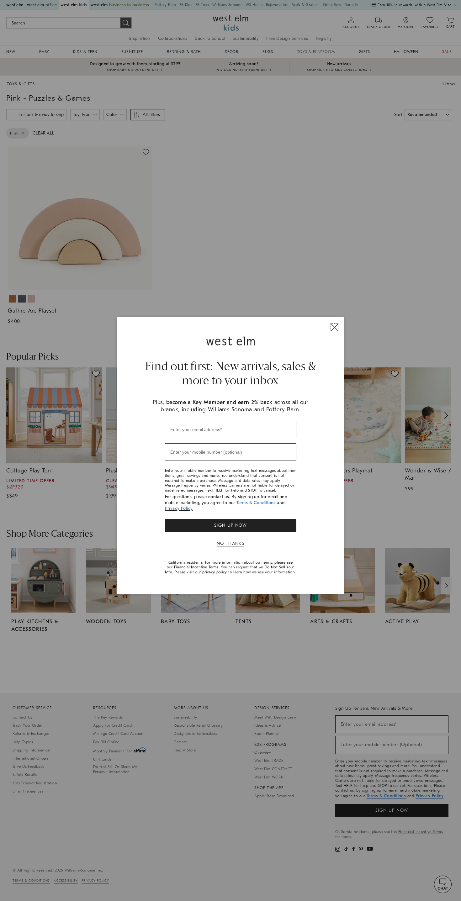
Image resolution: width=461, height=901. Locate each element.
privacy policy (214, 572)
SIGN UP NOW (230, 525)
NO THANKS (231, 543)
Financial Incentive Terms (196, 567)
